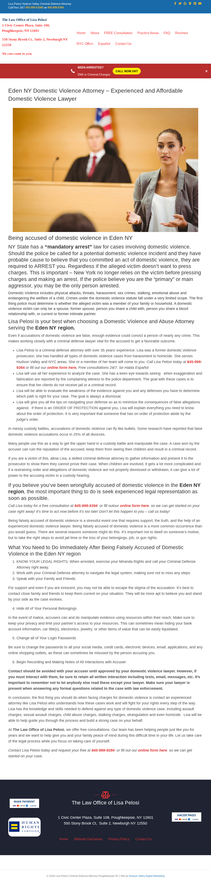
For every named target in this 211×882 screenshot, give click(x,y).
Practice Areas (148, 33)
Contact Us (123, 43)
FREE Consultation (118, 33)
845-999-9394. (56, 7)
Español (104, 43)
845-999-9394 (85, 506)
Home (81, 33)
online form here (61, 368)
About (94, 33)
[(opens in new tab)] (24, 803)
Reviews (181, 33)
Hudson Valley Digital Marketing (147, 876)
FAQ (167, 33)
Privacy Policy (119, 839)
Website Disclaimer (88, 839)
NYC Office (85, 43)
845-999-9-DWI (34, 7)
